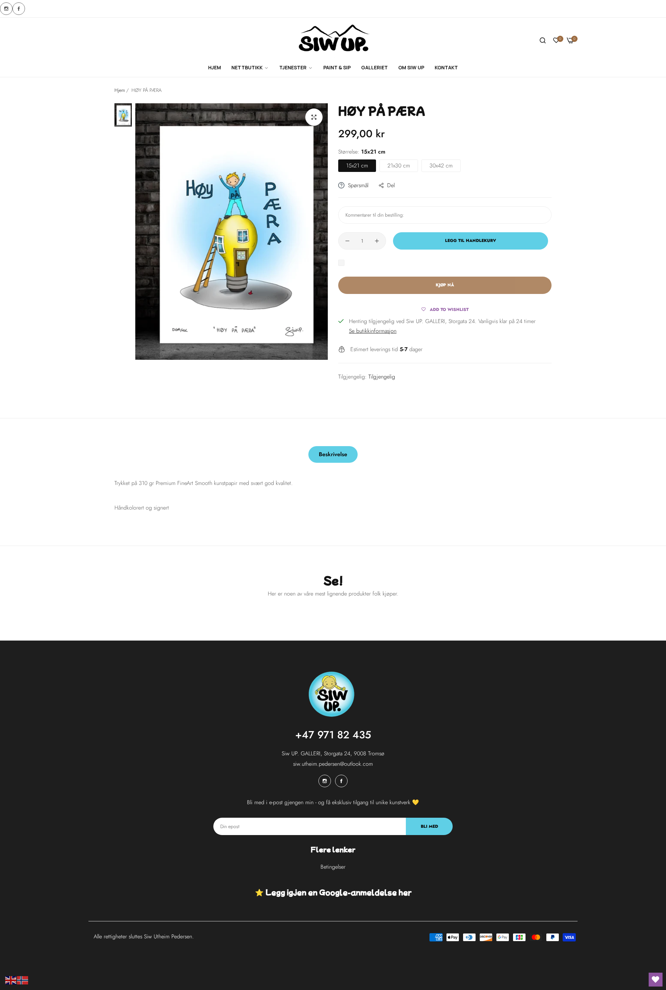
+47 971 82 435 (333, 734)
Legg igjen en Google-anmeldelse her (338, 892)
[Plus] (377, 241)
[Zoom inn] (314, 117)
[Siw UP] (333, 40)
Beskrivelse (333, 454)
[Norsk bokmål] (23, 980)
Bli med (429, 826)
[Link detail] (6, 8)
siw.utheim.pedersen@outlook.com (333, 764)
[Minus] (347, 241)
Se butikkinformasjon (372, 331)
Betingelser (333, 867)
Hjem (119, 90)
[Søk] (543, 40)
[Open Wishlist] (656, 980)
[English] (11, 980)
